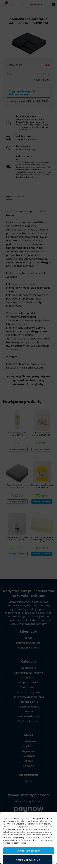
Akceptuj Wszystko (28, 850)
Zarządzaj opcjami (28, 859)
